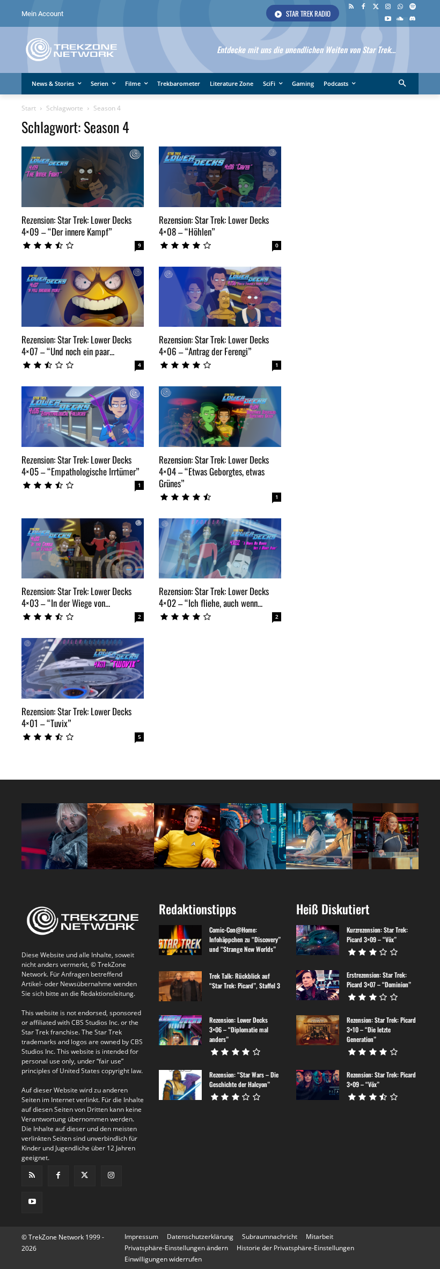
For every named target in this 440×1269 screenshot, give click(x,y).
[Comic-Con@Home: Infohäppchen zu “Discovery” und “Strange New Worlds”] (180, 940)
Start (28, 108)
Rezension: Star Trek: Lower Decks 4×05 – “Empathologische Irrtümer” (80, 465)
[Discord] (412, 19)
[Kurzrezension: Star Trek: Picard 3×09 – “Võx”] (317, 940)
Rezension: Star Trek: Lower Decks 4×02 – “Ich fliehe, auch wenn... (214, 597)
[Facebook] (363, 7)
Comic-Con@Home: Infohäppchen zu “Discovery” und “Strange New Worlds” (245, 939)
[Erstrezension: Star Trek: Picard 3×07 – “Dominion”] (317, 985)
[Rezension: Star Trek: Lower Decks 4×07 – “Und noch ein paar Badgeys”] (82, 297)
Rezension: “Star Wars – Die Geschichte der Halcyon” (243, 1079)
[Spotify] (412, 7)
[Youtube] (388, 19)
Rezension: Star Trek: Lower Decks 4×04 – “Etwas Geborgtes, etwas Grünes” (214, 471)
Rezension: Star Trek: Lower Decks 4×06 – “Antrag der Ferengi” (214, 345)
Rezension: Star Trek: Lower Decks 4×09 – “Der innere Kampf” (76, 225)
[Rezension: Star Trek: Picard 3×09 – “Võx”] (317, 1085)
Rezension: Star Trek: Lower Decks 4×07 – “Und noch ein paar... (76, 345)
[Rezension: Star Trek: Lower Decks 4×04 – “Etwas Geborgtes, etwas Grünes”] (220, 416)
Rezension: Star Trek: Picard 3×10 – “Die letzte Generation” (381, 1029)
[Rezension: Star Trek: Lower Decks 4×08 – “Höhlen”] (220, 176)
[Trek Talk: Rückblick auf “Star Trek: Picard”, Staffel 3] (180, 986)
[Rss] (351, 7)
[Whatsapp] (400, 7)
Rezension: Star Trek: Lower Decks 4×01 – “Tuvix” (76, 717)
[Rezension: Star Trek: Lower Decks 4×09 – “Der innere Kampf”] (82, 176)
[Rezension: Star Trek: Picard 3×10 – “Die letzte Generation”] (317, 1030)
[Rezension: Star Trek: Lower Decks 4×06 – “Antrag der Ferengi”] (220, 297)
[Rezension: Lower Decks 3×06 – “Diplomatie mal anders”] (180, 1030)
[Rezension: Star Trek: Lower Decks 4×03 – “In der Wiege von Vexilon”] (82, 548)
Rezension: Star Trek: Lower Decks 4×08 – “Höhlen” (214, 225)
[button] (403, 84)
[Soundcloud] (400, 19)
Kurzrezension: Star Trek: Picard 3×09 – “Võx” (377, 934)
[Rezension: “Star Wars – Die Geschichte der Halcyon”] (180, 1085)
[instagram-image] (54, 836)
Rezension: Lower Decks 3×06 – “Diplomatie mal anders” (238, 1029)
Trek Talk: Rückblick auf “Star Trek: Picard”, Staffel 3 (244, 980)
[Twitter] (376, 7)
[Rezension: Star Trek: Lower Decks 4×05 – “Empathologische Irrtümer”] (82, 416)
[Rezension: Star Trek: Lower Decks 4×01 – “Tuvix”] (82, 668)
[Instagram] (388, 7)
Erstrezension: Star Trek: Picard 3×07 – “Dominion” (379, 979)
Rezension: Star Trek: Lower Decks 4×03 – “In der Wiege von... (76, 597)
